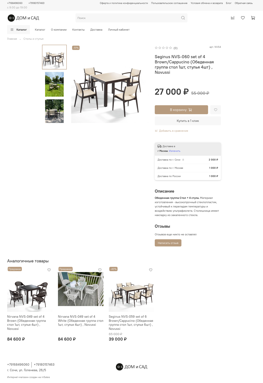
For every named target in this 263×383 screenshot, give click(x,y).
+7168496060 (15, 3)
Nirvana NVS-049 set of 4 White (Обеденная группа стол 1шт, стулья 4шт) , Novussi (80, 320)
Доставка (96, 29)
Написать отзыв (168, 243)
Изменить (174, 150)
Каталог (21, 29)
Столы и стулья (33, 38)
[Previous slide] (78, 84)
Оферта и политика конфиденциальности (124, 3)
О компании (59, 29)
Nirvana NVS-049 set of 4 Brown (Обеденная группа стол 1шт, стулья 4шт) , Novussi (26, 322)
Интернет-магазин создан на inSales (28, 377)
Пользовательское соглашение (169, 3)
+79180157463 (36, 3)
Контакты (78, 29)
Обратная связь (244, 3)
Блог (229, 3)
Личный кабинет (119, 29)
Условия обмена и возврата (207, 3)
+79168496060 (18, 364)
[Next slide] (54, 118)
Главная (12, 38)
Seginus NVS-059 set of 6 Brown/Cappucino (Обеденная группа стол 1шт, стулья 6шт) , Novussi (131, 322)
